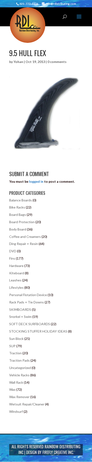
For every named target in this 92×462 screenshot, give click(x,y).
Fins (12, 258)
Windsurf (16, 411)
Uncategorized (20, 368)
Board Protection (22, 222)
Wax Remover (19, 397)
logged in (36, 181)
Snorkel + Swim (20, 317)
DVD (12, 251)
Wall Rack (16, 382)
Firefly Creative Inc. (58, 452)
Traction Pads (19, 360)
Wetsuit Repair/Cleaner (26, 404)
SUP (12, 346)
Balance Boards (20, 200)
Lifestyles (16, 287)
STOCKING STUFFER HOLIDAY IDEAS (38, 331)
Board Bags (17, 215)
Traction (15, 353)
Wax (12, 389)
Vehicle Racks (19, 375)
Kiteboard (16, 273)
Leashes (15, 280)
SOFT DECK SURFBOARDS (29, 324)
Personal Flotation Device (28, 295)
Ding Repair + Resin (23, 244)
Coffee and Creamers (25, 237)
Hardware (16, 266)
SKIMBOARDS (20, 309)
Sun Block (16, 339)
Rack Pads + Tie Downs (26, 302)
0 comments (57, 62)
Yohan (18, 62)
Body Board (17, 229)
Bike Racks (17, 207)
